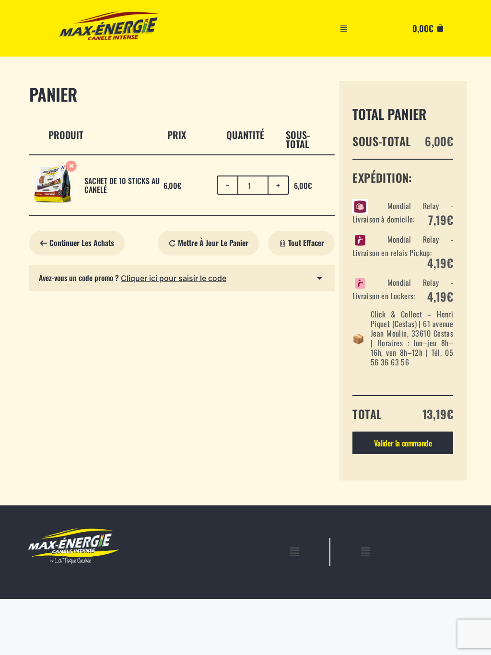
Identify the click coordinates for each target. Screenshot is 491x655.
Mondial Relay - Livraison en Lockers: (402, 289)
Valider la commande (403, 443)
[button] (344, 28)
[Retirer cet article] (71, 166)
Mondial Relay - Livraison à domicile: (402, 212)
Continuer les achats (81, 242)
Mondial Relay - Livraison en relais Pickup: (402, 251)
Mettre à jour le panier (212, 242)
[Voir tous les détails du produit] (53, 200)
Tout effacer (305, 242)
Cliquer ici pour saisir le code (173, 278)
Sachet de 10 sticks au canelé (122, 185)
